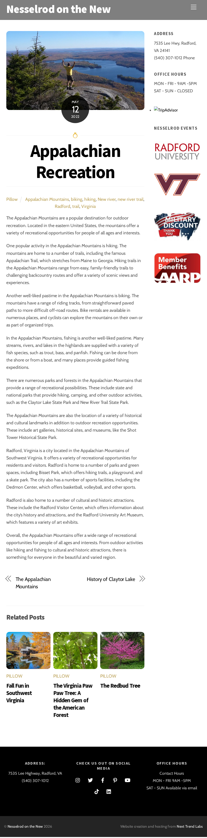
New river (107, 199)
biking (76, 199)
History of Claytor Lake (111, 579)
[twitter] (90, 779)
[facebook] (103, 779)
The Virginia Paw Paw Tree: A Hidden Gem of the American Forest (72, 700)
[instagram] (78, 779)
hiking (90, 199)
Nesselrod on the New (25, 826)
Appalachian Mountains (47, 199)
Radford (62, 206)
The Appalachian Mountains (33, 583)
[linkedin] (109, 790)
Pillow (12, 199)
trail (75, 206)
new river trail (130, 199)
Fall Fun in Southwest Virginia (19, 693)
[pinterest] (115, 779)
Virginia (88, 206)
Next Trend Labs (190, 826)
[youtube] (127, 779)
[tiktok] (97, 790)
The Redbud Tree (120, 685)
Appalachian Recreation (75, 161)
